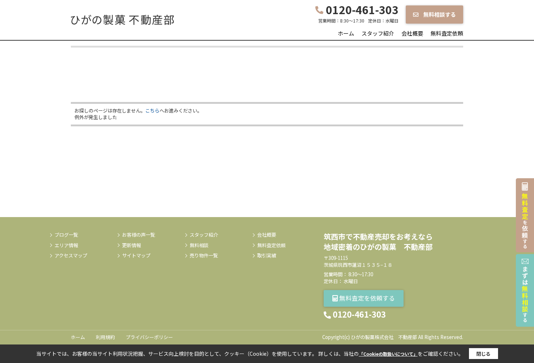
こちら (152, 110)
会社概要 (412, 33)
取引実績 (266, 255)
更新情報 (131, 245)
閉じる (483, 353)
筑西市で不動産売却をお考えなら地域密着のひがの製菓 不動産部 (378, 241)
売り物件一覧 (204, 255)
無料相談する (439, 14)
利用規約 (105, 337)
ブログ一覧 (66, 235)
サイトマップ (136, 255)
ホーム (346, 33)
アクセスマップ (70, 255)
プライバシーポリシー (149, 337)
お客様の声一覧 (138, 235)
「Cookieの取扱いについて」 (388, 354)
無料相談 (199, 245)
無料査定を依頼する (366, 297)
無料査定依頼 (446, 33)
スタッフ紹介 (377, 33)
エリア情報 (66, 245)
